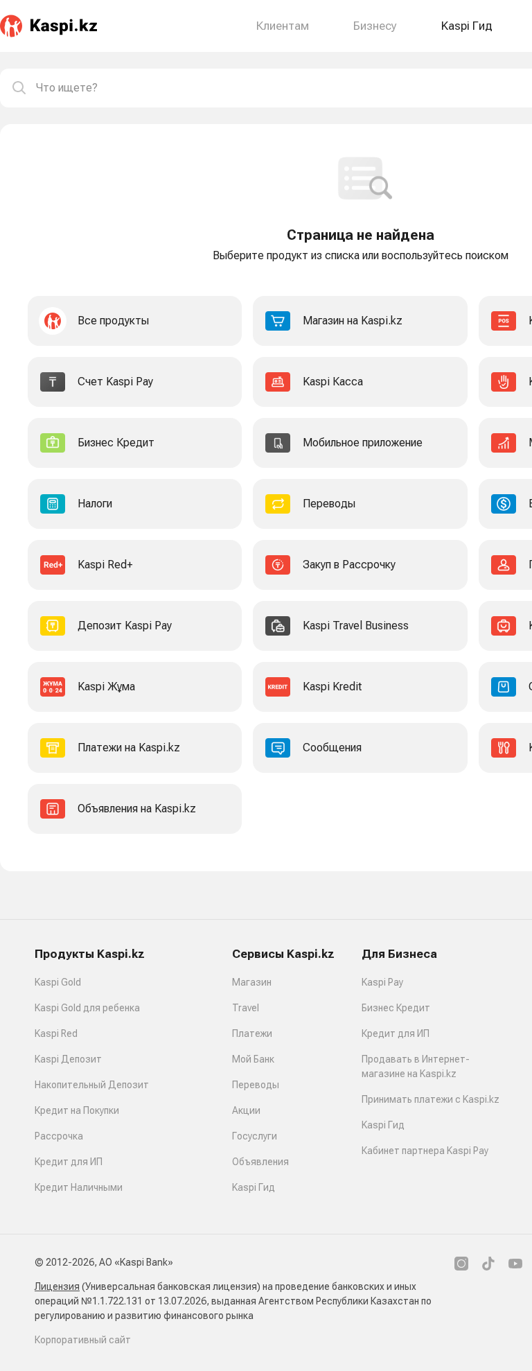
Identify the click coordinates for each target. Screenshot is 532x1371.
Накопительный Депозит (92, 1084)
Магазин (252, 982)
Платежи (252, 1033)
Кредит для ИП (69, 1161)
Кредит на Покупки (77, 1110)
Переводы (255, 1084)
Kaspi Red (56, 1033)
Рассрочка (59, 1136)
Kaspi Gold (58, 982)
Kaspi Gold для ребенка (87, 1007)
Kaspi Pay (382, 982)
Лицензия (57, 1286)
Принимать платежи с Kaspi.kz (430, 1099)
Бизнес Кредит (396, 1007)
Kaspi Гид (253, 1187)
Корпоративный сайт (83, 1339)
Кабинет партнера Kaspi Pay (425, 1150)
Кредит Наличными (79, 1187)
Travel (245, 1007)
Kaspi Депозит (68, 1059)
